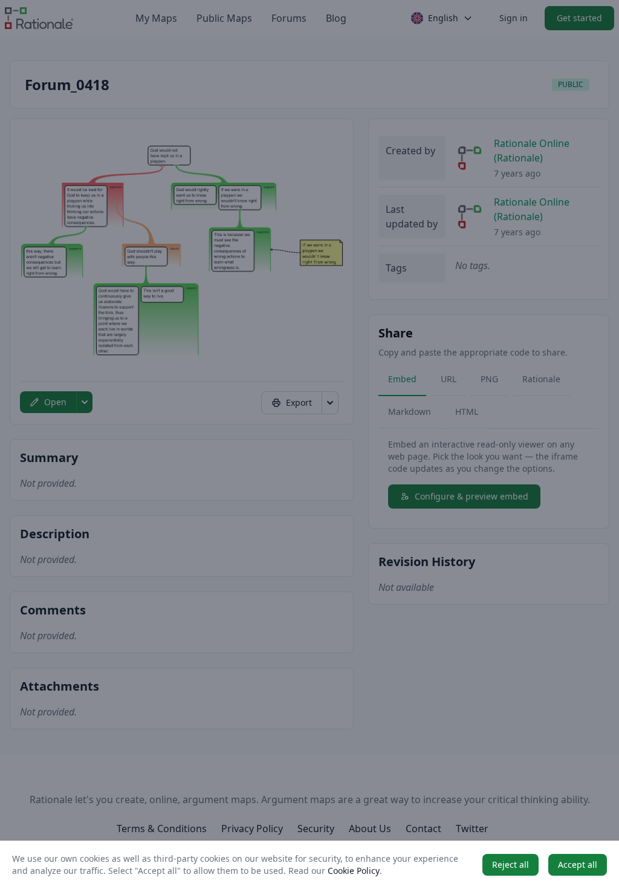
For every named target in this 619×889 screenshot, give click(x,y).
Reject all (510, 864)
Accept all (577, 864)
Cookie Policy (354, 870)
